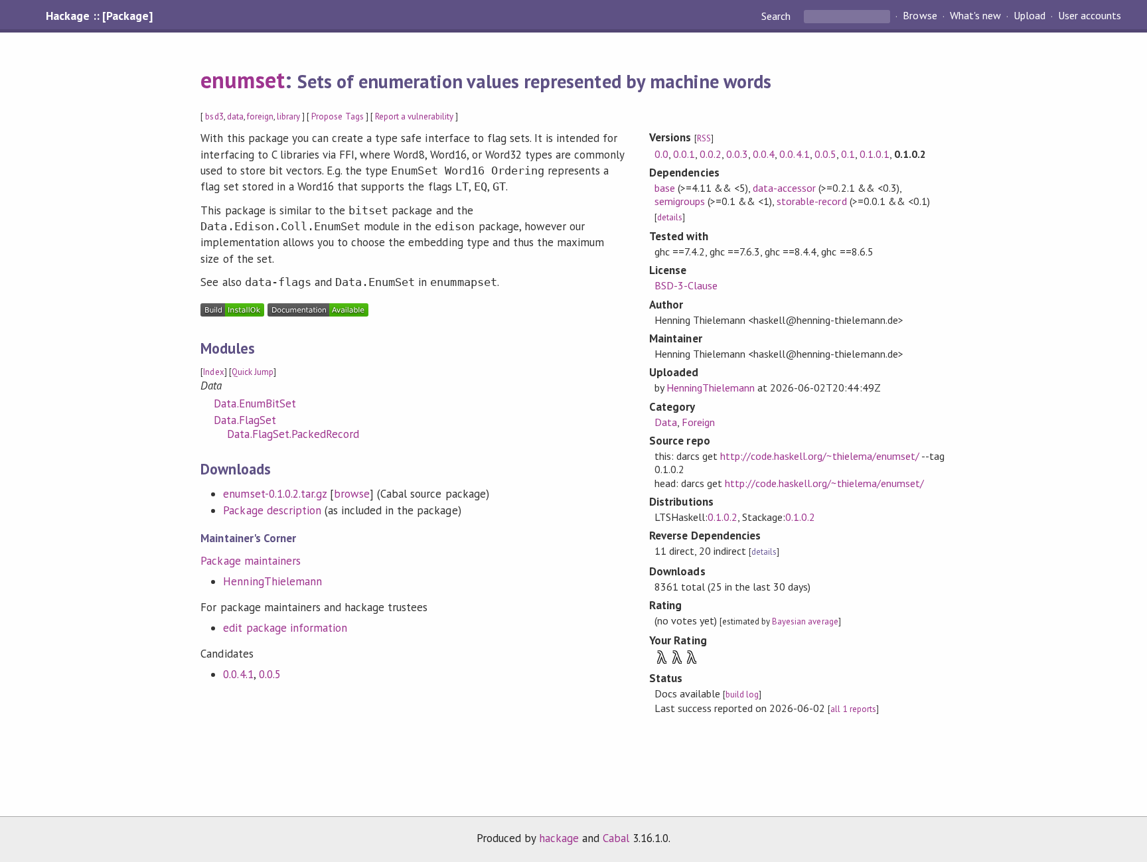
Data (665, 422)
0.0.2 (711, 154)
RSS (704, 138)
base (664, 187)
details (669, 217)
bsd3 (214, 116)
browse (352, 493)
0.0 (661, 154)
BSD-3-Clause (686, 285)
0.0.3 (737, 154)
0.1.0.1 (874, 154)
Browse (920, 16)
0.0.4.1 (238, 674)
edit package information (285, 627)
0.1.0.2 (722, 517)
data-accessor (784, 187)
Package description (272, 510)
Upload (1029, 16)
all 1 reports (853, 709)
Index (213, 372)
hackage (559, 838)
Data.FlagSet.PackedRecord (293, 434)
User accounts (1089, 16)
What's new (975, 16)
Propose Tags (337, 116)
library (288, 116)
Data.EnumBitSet (254, 403)
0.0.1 (684, 154)
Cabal (616, 838)
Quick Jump (252, 372)
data (235, 116)
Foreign (698, 422)
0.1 (848, 154)
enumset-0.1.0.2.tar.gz (275, 493)
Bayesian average (805, 621)
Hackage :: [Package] (99, 16)
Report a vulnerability (414, 116)
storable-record (811, 201)
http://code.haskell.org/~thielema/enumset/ (819, 456)
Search (777, 16)
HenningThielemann (272, 581)
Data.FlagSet (244, 420)
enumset (242, 79)
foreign (260, 116)
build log (742, 694)
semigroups (679, 201)
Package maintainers (250, 560)
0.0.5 (270, 674)
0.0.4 (764, 154)
